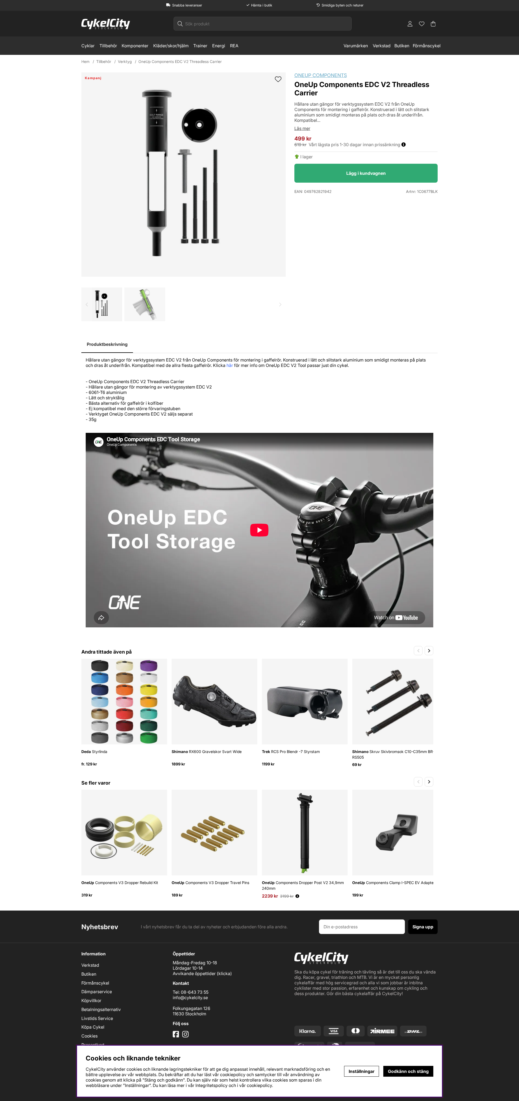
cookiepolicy (259, 1085)
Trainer (200, 45)
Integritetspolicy (211, 1085)
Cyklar (88, 45)
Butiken (401, 45)
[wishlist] (278, 79)
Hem (85, 61)
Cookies (89, 1036)
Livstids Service (97, 1018)
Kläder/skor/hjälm (171, 45)
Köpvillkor (91, 1000)
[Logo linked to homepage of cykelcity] (105, 23)
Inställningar (361, 1071)
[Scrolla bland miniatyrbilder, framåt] (280, 304)
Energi (218, 45)
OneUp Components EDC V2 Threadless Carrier (180, 61)
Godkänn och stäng (408, 1071)
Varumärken (356, 45)
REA (234, 45)
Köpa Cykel (92, 1027)
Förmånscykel (427, 45)
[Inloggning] (410, 24)
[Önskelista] (422, 24)
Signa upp (422, 926)
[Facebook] (176, 1036)
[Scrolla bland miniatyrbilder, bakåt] (86, 304)
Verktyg (125, 61)
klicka (224, 973)
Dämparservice (96, 991)
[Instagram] (186, 1036)
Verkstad (382, 45)
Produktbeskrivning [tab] (107, 344)
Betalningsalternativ (101, 1009)
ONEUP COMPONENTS (320, 75)
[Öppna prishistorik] (297, 896)
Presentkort (92, 1045)
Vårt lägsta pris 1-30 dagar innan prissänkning (355, 144)
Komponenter (135, 45)
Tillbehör (108, 45)
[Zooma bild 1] (183, 174)
